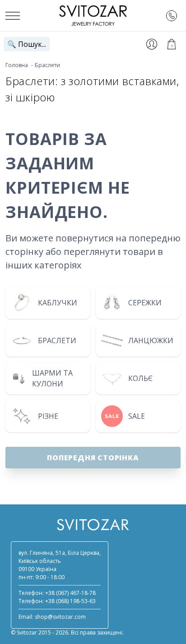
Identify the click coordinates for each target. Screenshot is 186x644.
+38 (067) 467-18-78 (70, 593)
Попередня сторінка (93, 458)
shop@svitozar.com (60, 617)
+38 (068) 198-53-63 (70, 601)
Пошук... (26, 44)
